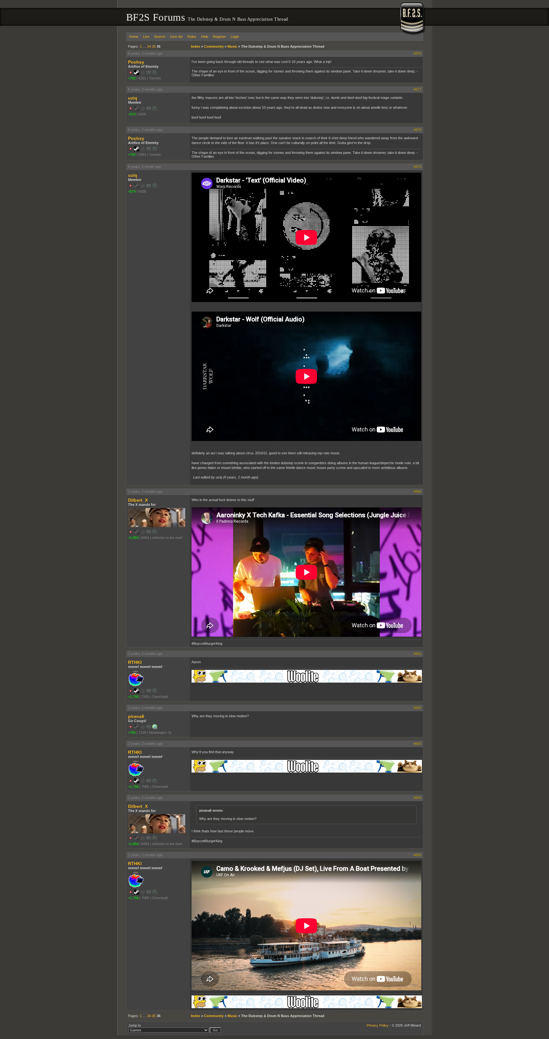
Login (235, 36)
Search (159, 36)
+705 (132, 732)
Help (204, 36)
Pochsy (136, 62)
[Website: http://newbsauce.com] (154, 728)
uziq (132, 97)
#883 (417, 744)
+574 (132, 114)
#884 (417, 798)
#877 (417, 89)
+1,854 (133, 538)
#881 (417, 654)
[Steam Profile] (136, 74)
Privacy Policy (378, 1025)
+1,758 (133, 696)
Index (195, 46)
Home (133, 36)
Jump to (134, 1025)
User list (176, 36)
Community (214, 46)
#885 (417, 855)
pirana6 (136, 716)
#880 (417, 491)
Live (146, 36)
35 (154, 46)
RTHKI (135, 662)
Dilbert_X (138, 500)
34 (149, 46)
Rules (191, 36)
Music (232, 46)
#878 (417, 130)
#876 (417, 53)
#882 (417, 708)
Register (219, 36)
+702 (132, 78)
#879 (417, 167)
